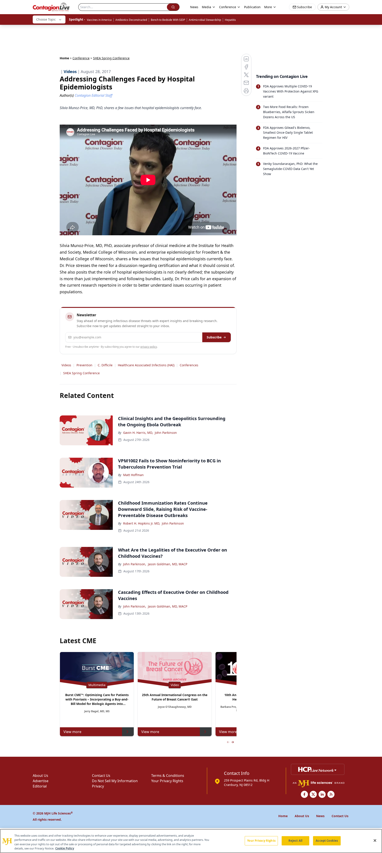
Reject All (295, 841)
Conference (81, 58)
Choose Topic (46, 19)
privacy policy (148, 347)
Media (206, 7)
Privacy (98, 786)
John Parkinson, (134, 564)
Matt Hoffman (133, 475)
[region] (191, 841)
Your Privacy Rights (167, 780)
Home (64, 58)
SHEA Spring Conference (81, 373)
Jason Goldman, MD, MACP (167, 564)
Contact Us (101, 775)
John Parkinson (166, 432)
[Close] (375, 840)
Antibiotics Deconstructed (131, 20)
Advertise (40, 780)
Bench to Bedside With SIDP (168, 20)
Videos (66, 365)
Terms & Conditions (167, 775)
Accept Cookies (327, 841)
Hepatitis (230, 20)
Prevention (84, 365)
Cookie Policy (64, 848)
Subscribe (214, 337)
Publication (252, 7)
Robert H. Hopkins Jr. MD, (141, 523)
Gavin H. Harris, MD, (138, 432)
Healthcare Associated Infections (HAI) (146, 365)
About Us (40, 775)
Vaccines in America (99, 20)
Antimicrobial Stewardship (205, 20)
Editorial (40, 786)
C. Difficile (105, 365)
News (194, 7)
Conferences (189, 365)
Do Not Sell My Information (115, 780)
